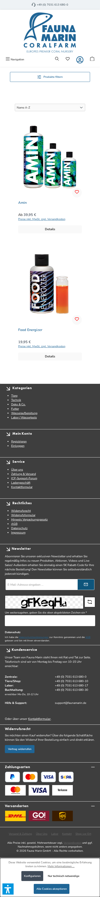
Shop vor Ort (83, 834)
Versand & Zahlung (20, 834)
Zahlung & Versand (23, 474)
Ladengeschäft (20, 483)
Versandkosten (73, 843)
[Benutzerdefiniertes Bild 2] (39, 790)
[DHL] (15, 815)
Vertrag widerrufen (19, 749)
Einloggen (18, 446)
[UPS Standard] (62, 815)
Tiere (14, 396)
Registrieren (19, 441)
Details (50, 229)
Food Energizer (30, 330)
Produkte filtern (53, 77)
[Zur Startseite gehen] (50, 32)
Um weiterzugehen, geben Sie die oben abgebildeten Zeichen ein (46, 612)
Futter (15, 409)
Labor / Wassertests (24, 417)
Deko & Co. (18, 404)
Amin (22, 203)
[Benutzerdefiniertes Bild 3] (62, 790)
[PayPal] (12, 776)
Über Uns (41, 834)
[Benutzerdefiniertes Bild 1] (15, 790)
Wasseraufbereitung (24, 413)
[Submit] (85, 584)
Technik (16, 400)
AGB (14, 524)
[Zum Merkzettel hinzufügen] (77, 192)
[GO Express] (39, 815)
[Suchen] (57, 59)
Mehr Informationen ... (61, 866)
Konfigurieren (32, 876)
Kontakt (67, 834)
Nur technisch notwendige (63, 876)
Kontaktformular (22, 487)
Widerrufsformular (23, 515)
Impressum (18, 533)
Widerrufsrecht (21, 511)
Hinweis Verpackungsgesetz (29, 519)
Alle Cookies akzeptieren (51, 889)
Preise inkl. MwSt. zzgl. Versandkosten (41, 219)
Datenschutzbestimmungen (34, 637)
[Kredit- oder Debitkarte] (39, 776)
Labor (54, 834)
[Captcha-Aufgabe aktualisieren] (89, 602)
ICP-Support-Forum (24, 478)
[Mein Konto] (80, 59)
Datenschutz (19, 528)
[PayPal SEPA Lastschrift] (66, 776)
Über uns (17, 470)
